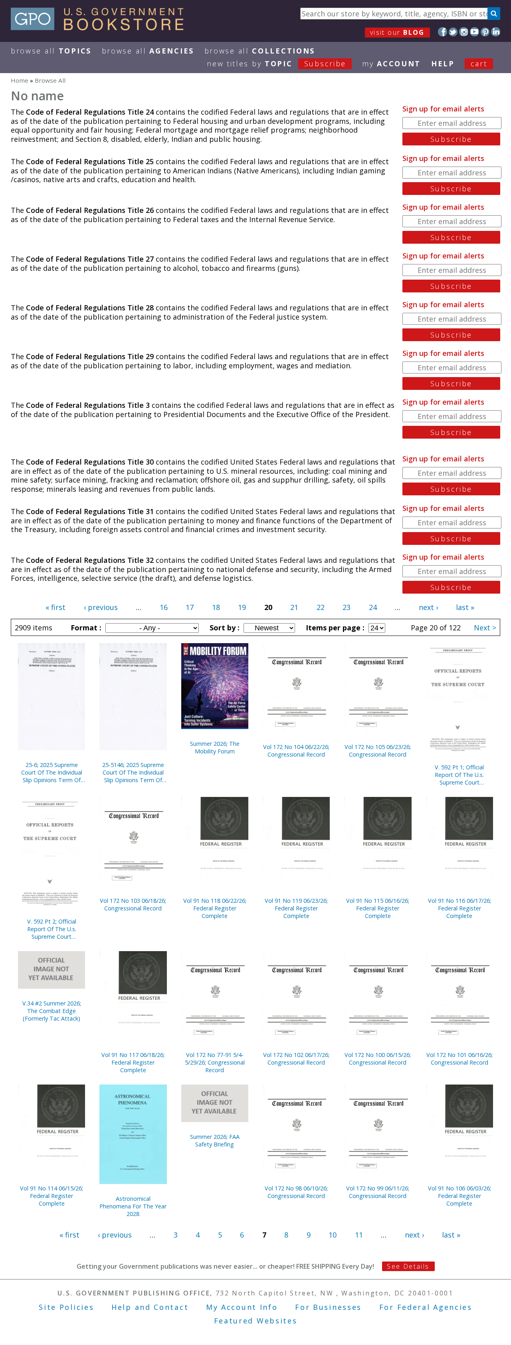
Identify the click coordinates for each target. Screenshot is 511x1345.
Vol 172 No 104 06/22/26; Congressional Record (296, 750)
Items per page (334, 627)
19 (242, 607)
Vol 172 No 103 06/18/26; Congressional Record (133, 904)
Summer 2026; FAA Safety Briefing (215, 1140)
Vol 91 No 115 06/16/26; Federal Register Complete (377, 908)
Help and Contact (149, 1307)
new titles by (276, 63)
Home (19, 80)
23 (347, 607)
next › (428, 607)
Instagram (463, 31)
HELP (443, 63)
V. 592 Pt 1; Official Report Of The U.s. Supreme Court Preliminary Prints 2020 (459, 774)
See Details (408, 1266)
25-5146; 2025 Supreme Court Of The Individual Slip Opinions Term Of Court (133, 772)
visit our (397, 32)
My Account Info (242, 1307)
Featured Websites (255, 1320)
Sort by (224, 627)
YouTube (474, 31)
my (391, 63)
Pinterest (485, 31)
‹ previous (101, 607)
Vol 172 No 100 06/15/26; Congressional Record (378, 1058)
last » (465, 607)
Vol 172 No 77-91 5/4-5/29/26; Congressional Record (215, 1062)
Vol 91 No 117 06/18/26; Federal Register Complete (132, 1062)
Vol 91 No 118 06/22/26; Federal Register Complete (214, 908)
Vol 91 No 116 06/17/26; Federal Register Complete (459, 908)
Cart (479, 63)
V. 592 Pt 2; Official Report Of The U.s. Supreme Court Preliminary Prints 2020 (51, 929)
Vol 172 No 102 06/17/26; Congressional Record (296, 1058)
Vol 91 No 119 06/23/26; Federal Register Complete (296, 908)
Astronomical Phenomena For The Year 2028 (132, 1206)
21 (294, 607)
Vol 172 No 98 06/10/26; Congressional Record (296, 1192)
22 (321, 607)
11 (359, 1235)
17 (190, 607)
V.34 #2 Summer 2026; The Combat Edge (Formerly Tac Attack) (51, 1010)
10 (333, 1235)
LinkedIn (495, 31)
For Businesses (328, 1307)
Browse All (51, 51)
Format (85, 627)
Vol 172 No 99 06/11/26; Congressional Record (377, 1192)
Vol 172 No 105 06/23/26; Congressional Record (378, 750)
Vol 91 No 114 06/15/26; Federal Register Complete (51, 1195)
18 (216, 607)
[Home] (101, 27)
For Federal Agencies (425, 1307)
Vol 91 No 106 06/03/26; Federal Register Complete (459, 1195)
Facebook (442, 31)
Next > (485, 627)
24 (373, 607)
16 (164, 607)
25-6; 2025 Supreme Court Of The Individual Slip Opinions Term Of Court (51, 772)
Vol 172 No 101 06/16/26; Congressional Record (459, 1058)
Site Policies (66, 1307)
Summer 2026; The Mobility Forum (215, 747)
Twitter (453, 31)
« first (55, 607)
